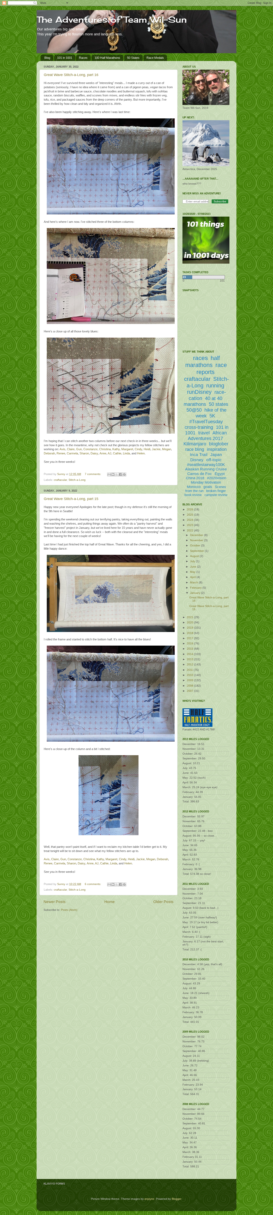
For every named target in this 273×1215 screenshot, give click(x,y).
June (193, 566)
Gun (79, 449)
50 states (218, 404)
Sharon (84, 453)
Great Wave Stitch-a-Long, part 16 (71, 75)
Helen (141, 453)
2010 (190, 675)
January (195, 592)
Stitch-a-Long (77, 479)
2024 (190, 519)
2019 (190, 627)
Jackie (156, 449)
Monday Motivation (206, 482)
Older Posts (163, 902)
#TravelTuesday (206, 421)
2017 (190, 638)
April (193, 577)
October (195, 545)
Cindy (138, 449)
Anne (103, 453)
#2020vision (216, 478)
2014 (190, 654)
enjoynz (149, 1198)
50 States (133, 57)
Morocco (194, 487)
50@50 (194, 410)
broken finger (216, 491)
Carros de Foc (199, 474)
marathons (195, 404)
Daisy (94, 453)
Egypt (220, 474)
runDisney (199, 392)
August (195, 556)
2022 (190, 530)
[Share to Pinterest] (124, 474)
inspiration (217, 449)
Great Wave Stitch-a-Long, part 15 (71, 499)
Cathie (117, 453)
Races (83, 57)
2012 (190, 664)
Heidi (147, 449)
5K (212, 415)
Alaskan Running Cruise (206, 469)
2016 (190, 643)
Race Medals (155, 57)
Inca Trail (198, 454)
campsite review (215, 495)
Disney (196, 459)
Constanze (90, 449)
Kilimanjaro (194, 443)
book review (193, 495)
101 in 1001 (64, 57)
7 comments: (93, 474)
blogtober (218, 443)
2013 (190, 659)
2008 (190, 685)
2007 (190, 690)
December (197, 535)
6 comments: (93, 884)
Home (109, 902)
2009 (190, 680)
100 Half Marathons (107, 57)
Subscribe (220, 201)
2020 (190, 622)
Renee (61, 453)
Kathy (116, 449)
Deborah (49, 453)
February (196, 587)
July (193, 561)
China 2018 (195, 478)
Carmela (72, 453)
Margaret (127, 449)
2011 (190, 669)
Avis (62, 449)
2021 (190, 617)
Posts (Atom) (69, 909)
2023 (190, 525)
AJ (109, 453)
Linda (126, 453)
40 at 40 (213, 398)
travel (204, 432)
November (197, 540)
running (215, 386)
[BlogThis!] (113, 474)
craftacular (60, 479)
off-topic (214, 459)
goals (207, 487)
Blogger (176, 1198)
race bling (194, 449)
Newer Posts (55, 902)
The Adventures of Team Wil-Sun (112, 19)
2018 (190, 633)
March (194, 582)
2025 (190, 514)
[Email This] (109, 474)
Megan (166, 449)
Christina (105, 449)
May (193, 571)
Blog (47, 57)
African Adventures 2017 (207, 435)
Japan (216, 454)
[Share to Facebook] (121, 474)
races (200, 358)
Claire (71, 449)
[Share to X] (117, 474)
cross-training (199, 427)
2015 (190, 648)
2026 (190, 509)
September (197, 550)
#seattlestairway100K (206, 464)
